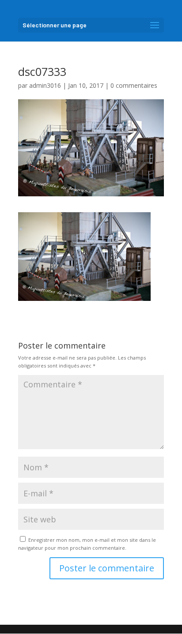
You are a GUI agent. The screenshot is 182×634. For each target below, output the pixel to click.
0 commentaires (133, 85)
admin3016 (45, 85)
